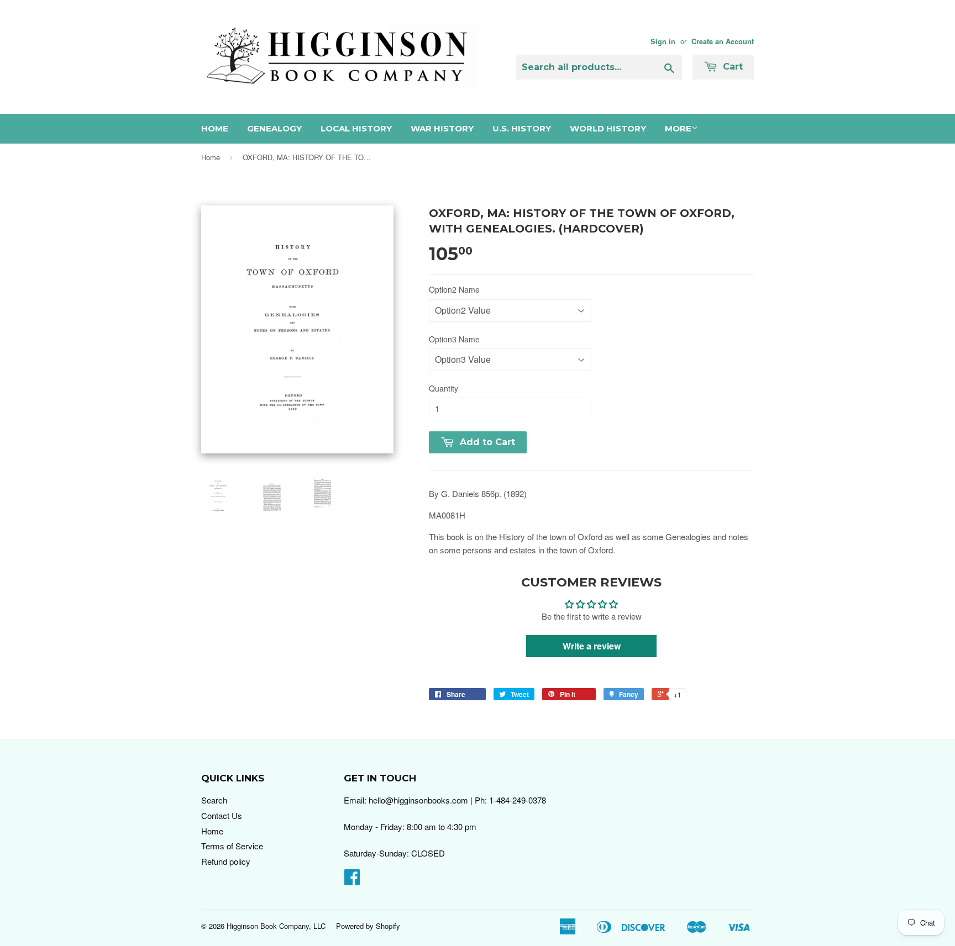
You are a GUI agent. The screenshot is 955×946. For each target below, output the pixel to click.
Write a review (592, 646)
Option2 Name (454, 289)
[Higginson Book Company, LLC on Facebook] (352, 880)
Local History (356, 128)
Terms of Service (232, 846)
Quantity (443, 388)
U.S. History (521, 128)
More (678, 128)
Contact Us (221, 815)
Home (214, 128)
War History (442, 128)
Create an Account (722, 41)
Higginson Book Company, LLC (276, 926)
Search (214, 800)
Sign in (662, 41)
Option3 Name (454, 339)
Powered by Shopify (368, 926)
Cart (731, 66)
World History (608, 128)
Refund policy (225, 861)
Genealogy (274, 128)
